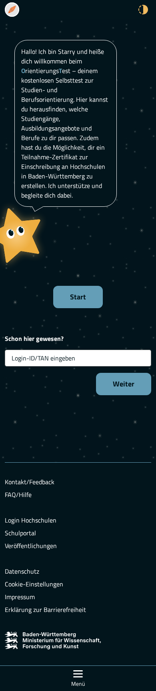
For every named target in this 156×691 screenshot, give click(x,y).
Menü (78, 683)
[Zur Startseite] (12, 9)
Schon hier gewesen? (34, 338)
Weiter (123, 383)
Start (78, 296)
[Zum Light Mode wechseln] (143, 9)
